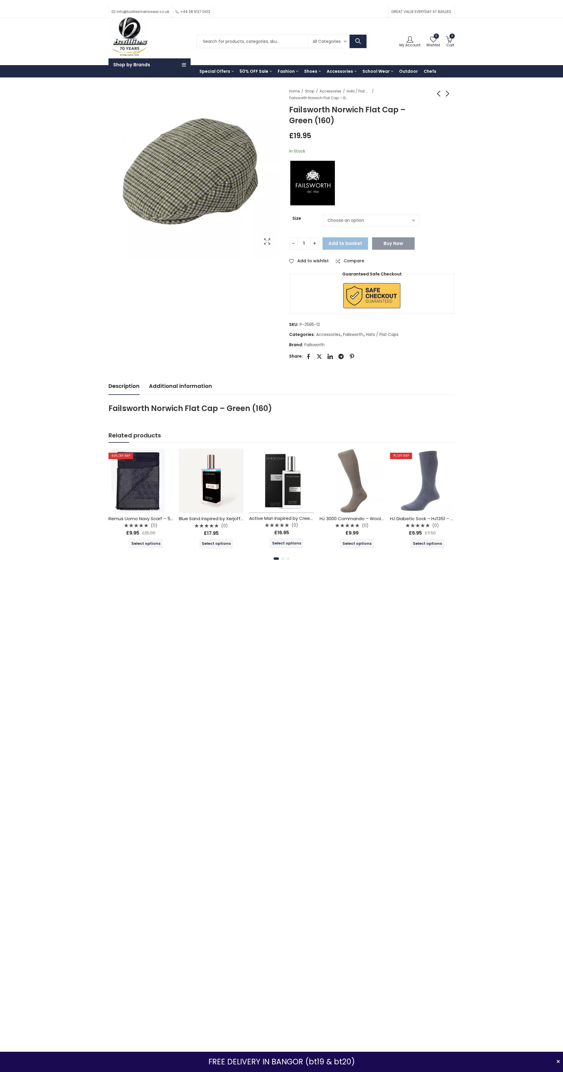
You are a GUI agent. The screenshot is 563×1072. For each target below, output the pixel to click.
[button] (276, 558)
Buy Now (393, 243)
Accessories (330, 91)
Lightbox (267, 241)
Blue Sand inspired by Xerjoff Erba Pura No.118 (227, 518)
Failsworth (353, 334)
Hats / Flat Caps (358, 91)
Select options (145, 543)
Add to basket (345, 243)
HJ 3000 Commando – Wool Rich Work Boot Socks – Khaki (382, 518)
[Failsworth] (312, 183)
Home (294, 91)
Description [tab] (124, 386)
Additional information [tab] (180, 386)
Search (358, 41)
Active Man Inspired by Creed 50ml (287, 518)
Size (296, 218)
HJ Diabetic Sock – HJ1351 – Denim (427, 518)
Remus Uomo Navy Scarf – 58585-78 (148, 518)
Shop (309, 91)
